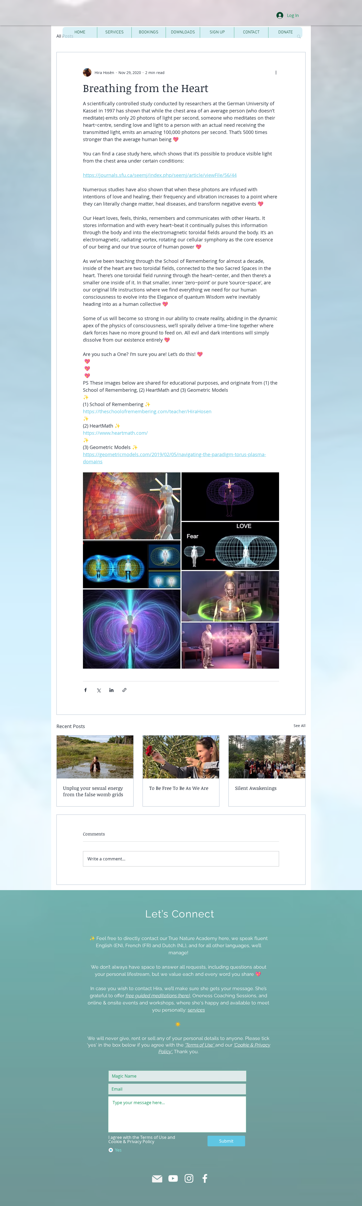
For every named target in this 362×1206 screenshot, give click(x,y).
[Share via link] (124, 690)
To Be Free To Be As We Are (178, 788)
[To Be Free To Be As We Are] (181, 756)
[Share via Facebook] (85, 690)
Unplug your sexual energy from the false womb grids (93, 791)
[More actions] (276, 72)
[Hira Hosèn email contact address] (157, 1178)
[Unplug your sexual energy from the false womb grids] (95, 756)
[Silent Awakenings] (267, 756)
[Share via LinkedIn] (111, 690)
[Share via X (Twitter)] (98, 690)
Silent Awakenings (256, 788)
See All (300, 725)
